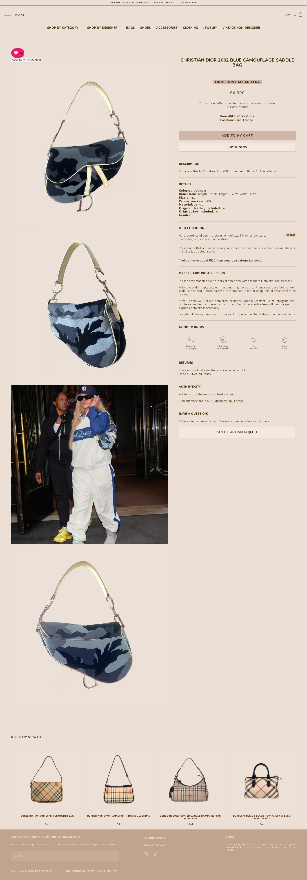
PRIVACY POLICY (155, 845)
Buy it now (237, 147)
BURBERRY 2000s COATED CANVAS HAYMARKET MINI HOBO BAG (190, 817)
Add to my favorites (27, 60)
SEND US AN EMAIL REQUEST (237, 432)
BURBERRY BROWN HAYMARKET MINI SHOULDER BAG (118, 816)
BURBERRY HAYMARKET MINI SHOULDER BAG (47, 816)
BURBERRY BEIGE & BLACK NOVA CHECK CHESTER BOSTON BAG (262, 817)
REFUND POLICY (155, 838)
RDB (37, 871)
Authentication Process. (228, 401)
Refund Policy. (201, 374)
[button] (7, 14)
